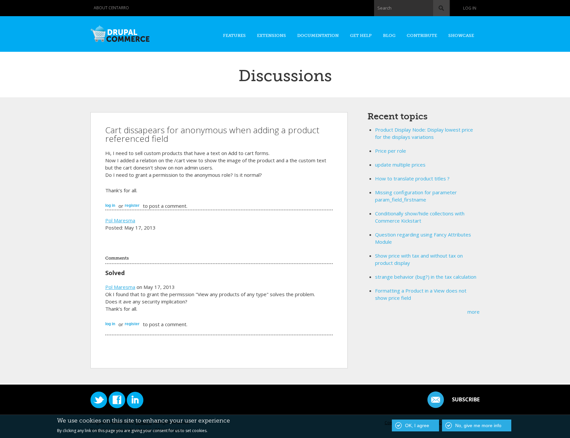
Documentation (318, 35)
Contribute (422, 35)
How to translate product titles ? (412, 178)
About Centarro (111, 8)
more (473, 311)
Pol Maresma (120, 220)
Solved (115, 273)
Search (384, 8)
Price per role (390, 150)
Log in (469, 8)
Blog (389, 35)
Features (234, 35)
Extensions (271, 35)
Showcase (461, 35)
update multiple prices (400, 164)
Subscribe (466, 399)
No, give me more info (478, 425)
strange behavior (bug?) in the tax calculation (425, 276)
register (132, 205)
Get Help (361, 35)
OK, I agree (417, 425)
